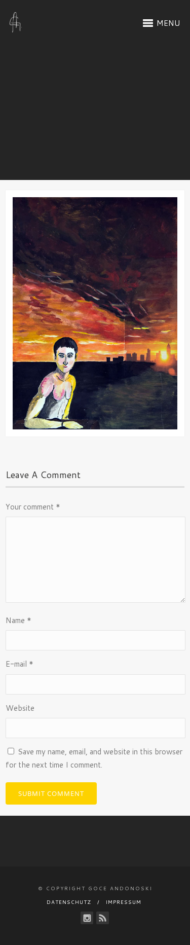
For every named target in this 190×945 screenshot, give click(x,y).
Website (20, 708)
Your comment (33, 506)
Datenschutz (69, 901)
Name (18, 620)
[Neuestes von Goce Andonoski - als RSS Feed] (102, 918)
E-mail (19, 664)
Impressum (123, 901)
